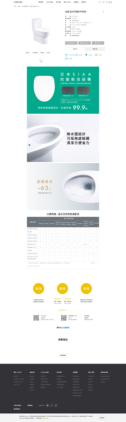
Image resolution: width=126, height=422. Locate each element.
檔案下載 (95, 49)
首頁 (15, 6)
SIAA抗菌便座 (35, 52)
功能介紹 (75, 49)
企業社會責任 (17, 405)
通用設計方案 (44, 379)
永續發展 (90, 390)
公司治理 (90, 382)
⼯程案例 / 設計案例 (19, 379)
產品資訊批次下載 (77, 393)
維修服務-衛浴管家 (77, 390)
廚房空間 (43, 387)
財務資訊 (90, 379)
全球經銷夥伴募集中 (62, 382)
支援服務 (76, 2)
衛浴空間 (43, 376)
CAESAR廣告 (60, 387)
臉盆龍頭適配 (76, 379)
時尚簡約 (42, 52)
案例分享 (32, 382)
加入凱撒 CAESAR (18, 382)
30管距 (48, 52)
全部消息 (32, 376)
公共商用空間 (44, 382)
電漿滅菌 (40, 2)
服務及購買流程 (61, 384)
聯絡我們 (30, 405)
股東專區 (90, 384)
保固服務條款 (76, 376)
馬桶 (19, 6)
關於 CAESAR (67, 2)
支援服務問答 (76, 382)
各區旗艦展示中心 (61, 376)
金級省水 (27, 52)
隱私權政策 (17, 409)
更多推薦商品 (63, 355)
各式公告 (32, 390)
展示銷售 (58, 2)
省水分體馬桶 (25, 6)
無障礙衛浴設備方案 (46, 384)
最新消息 (32, 372)
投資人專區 (16, 384)
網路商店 (83, 2)
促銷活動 (32, 379)
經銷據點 (59, 379)
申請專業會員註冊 (105, 379)
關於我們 (16, 376)
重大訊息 (90, 387)
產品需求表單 (76, 387)
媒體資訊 (32, 387)
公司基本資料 (91, 376)
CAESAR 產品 (49, 2)
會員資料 (103, 382)
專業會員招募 (104, 372)
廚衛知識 (32, 384)
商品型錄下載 (76, 384)
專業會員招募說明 (77, 395)
